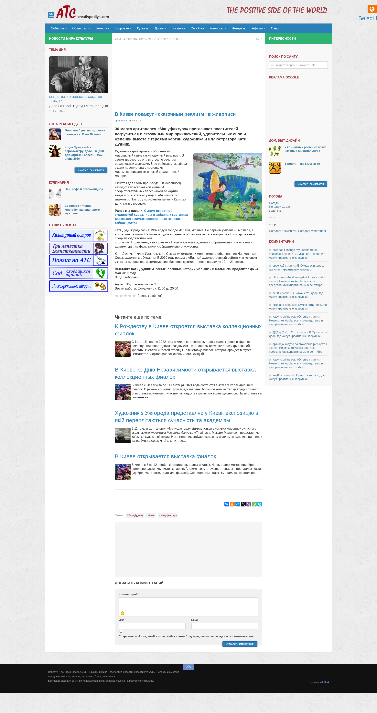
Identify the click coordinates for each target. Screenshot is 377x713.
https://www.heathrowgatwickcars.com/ (298, 277)
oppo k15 (278, 265)
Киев (152, 515)
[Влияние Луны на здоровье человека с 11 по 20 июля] (55, 134)
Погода (274, 203)
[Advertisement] (188, 76)
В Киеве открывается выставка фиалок (165, 456)
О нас (275, 28)
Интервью (239, 28)
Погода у (280, 206)
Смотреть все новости (91, 170)
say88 (276, 375)
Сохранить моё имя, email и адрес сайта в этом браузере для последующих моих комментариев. (186, 636)
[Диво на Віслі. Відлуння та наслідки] (78, 74)
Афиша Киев (136, 39)
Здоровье (122, 28)
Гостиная (178, 28)
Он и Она (197, 28)
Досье (159, 28)
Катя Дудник (135, 515)
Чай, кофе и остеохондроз (84, 189)
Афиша (257, 28)
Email (195, 619)
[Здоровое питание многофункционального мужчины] (55, 210)
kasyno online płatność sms (290, 316)
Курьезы (143, 28)
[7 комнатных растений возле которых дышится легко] (275, 151)
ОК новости (157, 39)
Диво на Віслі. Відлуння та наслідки (78, 106)
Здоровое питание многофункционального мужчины (82, 209)
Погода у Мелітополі (312, 230)
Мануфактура (169, 515)
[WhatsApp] (254, 504)
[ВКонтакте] (226, 504)
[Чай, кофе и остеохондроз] (55, 193)
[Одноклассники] (232, 504)
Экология (102, 28)
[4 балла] (130, 296)
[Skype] (259, 504)
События (57, 28)
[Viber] (248, 504)
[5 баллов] (134, 296)
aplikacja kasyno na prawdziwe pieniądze (299, 344)
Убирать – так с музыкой (302, 163)
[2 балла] (121, 296)
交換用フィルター (284, 332)
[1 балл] (117, 296)
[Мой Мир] (237, 504)
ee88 (276, 293)
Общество (79, 28)
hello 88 (277, 304)
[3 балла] (125, 296)
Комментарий (129, 594)
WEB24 (324, 682)
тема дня (56, 101)
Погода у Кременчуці (283, 230)
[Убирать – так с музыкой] (275, 168)
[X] (243, 504)
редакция (121, 120)
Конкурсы (216, 28)
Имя (121, 619)
